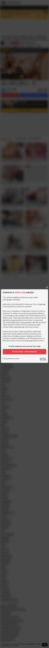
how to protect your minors (11, 358)
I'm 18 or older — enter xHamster (24, 352)
